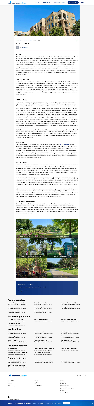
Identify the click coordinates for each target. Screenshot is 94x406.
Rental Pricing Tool (64, 392)
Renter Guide (62, 382)
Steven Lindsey (25, 47)
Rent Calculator (63, 383)
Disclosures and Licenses (13, 387)
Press (9, 385)
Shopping (20, 142)
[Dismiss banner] (92, 403)
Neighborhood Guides (24, 40)
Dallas (31, 40)
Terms (35, 383)
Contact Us (10, 383)
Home (17, 40)
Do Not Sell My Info (38, 385)
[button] (47, 288)
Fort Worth (66, 144)
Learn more (66, 403)
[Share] (77, 40)
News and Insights (64, 387)
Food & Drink (21, 100)
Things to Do (21, 162)
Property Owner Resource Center (67, 388)
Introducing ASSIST (73, 2)
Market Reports (63, 390)
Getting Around (22, 79)
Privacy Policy (36, 382)
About (18, 54)
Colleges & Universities (25, 201)
